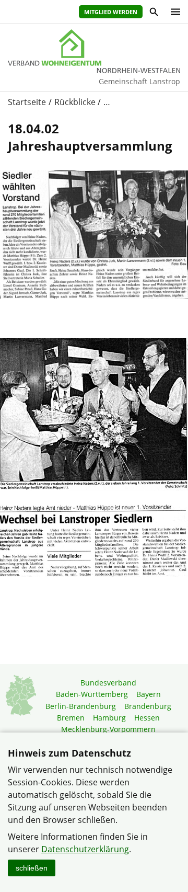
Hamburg (109, 718)
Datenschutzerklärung (85, 849)
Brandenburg (147, 706)
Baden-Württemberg (92, 694)
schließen (32, 868)
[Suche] (153, 13)
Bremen (71, 718)
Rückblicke (75, 102)
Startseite (27, 102)
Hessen (147, 718)
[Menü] (173, 12)
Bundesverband (108, 683)
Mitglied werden (110, 12)
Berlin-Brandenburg (80, 706)
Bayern (148, 694)
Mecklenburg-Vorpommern (108, 729)
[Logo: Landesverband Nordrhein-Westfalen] (94, 47)
